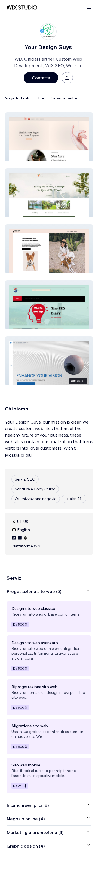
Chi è (40, 98)
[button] (49, 136)
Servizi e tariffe (64, 98)
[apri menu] (88, 7)
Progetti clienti (16, 98)
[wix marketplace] (22, 7)
